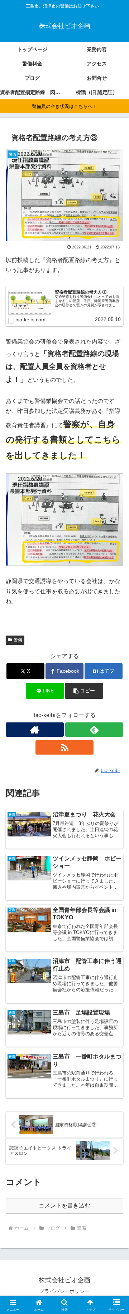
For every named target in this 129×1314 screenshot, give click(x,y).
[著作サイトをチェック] (35, 729)
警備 (18, 639)
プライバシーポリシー (64, 1291)
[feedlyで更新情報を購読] (94, 729)
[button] (84, 691)
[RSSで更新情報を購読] (64, 747)
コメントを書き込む (64, 1205)
